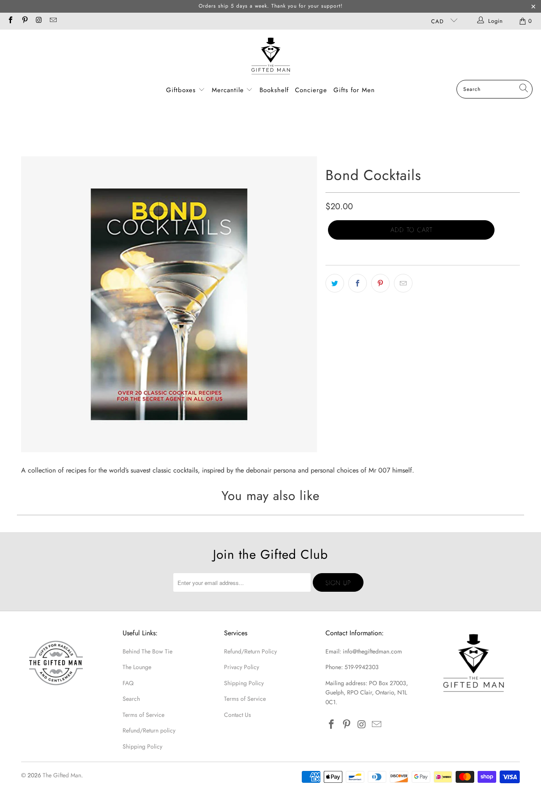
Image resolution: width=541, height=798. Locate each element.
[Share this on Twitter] (334, 283)
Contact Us (237, 715)
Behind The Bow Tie (147, 651)
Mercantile (229, 90)
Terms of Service (143, 715)
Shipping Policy (142, 746)
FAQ (128, 683)
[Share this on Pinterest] (380, 283)
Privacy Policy (241, 667)
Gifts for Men (354, 90)
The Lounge (137, 667)
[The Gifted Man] (271, 57)
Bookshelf (274, 90)
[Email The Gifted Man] (52, 21)
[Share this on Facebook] (357, 283)
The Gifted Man (62, 775)
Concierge (311, 90)
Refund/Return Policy (250, 651)
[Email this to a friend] (403, 283)
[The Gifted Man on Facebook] (10, 21)
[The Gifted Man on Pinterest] (24, 21)
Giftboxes (181, 90)
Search (131, 698)
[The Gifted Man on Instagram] (38, 21)
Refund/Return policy (149, 730)
